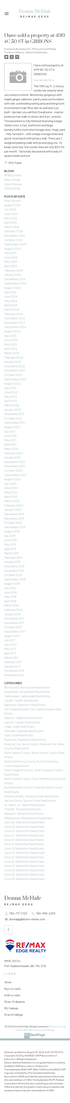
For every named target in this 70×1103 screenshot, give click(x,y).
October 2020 (13, 470)
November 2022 (14, 370)
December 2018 (14, 566)
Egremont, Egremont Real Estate (25, 705)
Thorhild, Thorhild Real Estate (22, 809)
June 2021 (10, 435)
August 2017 (12, 636)
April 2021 (10, 444)
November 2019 (14, 518)
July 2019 (9, 536)
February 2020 (13, 505)
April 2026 (10, 222)
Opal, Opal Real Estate (18, 735)
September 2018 (15, 579)
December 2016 (14, 670)
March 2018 (11, 605)
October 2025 (13, 240)
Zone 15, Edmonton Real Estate (24, 848)
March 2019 (11, 553)
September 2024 (15, 283)
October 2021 (13, 418)
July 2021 (10, 431)
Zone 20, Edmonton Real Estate (24, 852)
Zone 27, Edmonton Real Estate (24, 866)
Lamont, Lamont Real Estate (22, 722)
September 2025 (15, 244)
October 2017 (13, 627)
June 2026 (10, 214)
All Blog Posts (12, 175)
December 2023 (14, 318)
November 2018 (14, 570)
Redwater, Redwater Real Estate (25, 739)
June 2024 (11, 296)
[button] (8, 929)
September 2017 (14, 631)
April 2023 (10, 348)
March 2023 (11, 353)
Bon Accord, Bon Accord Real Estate (27, 687)
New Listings (12, 179)
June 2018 (10, 592)
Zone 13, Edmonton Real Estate (24, 844)
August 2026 (12, 205)
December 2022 (14, 366)
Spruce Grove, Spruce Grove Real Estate (30, 800)
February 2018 (13, 610)
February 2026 (13, 231)
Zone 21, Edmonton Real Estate (24, 857)
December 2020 (14, 462)
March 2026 (11, 227)
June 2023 (10, 340)
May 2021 (10, 440)
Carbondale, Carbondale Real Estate (27, 696)
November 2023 (14, 322)
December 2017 (14, 618)
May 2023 (10, 344)
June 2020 (11, 488)
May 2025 (10, 261)
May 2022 (10, 396)
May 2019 (10, 544)
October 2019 (13, 522)
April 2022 (10, 401)
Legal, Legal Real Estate (19, 726)
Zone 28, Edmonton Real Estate (24, 870)
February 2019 (13, 557)
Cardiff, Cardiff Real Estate (21, 700)
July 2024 (10, 292)
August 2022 (12, 383)
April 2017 (10, 653)
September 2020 (15, 475)
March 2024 (12, 309)
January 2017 (12, 666)
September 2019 (14, 527)
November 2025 (14, 235)
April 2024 (10, 305)
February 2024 (13, 314)
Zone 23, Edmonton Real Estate (24, 861)
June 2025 (11, 257)
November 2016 (14, 675)
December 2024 (14, 279)
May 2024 (10, 301)
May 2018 (10, 596)
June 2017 (10, 644)
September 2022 (15, 379)
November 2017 (14, 623)
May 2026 (10, 218)
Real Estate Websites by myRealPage (35, 1030)
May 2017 (10, 649)
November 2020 (14, 466)
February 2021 (13, 453)
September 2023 (15, 327)
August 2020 (12, 479)
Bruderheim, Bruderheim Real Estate (27, 691)
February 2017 (13, 662)
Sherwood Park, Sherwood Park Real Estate (31, 796)
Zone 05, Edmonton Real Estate (24, 831)
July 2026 (10, 209)
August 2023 (12, 331)
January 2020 (12, 509)
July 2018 (10, 588)
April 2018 (10, 601)
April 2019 (10, 549)
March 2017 (11, 657)
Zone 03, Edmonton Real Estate (24, 826)
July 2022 (10, 388)
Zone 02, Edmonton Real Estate (24, 822)
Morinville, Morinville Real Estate (23, 731)
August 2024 (12, 288)
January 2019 (12, 562)
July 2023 (10, 335)
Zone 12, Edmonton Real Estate (24, 840)
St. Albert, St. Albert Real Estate (24, 805)
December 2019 (14, 514)
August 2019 (12, 531)
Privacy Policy (57, 1026)
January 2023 (12, 361)
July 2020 (10, 483)
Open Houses (13, 184)
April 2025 (10, 266)
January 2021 (12, 457)
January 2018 (12, 614)
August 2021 (12, 427)
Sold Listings (12, 188)
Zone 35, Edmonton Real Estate (24, 874)
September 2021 (15, 422)
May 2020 (10, 492)
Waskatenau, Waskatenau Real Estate (28, 818)
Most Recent (12, 200)
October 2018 (13, 575)
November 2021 (14, 414)
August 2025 (12, 248)
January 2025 (12, 274)
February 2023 (13, 357)
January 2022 (12, 409)
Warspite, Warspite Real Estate (23, 813)
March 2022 (11, 405)
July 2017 (9, 640)
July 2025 (10, 253)
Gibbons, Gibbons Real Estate (31, 52)
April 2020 (10, 496)
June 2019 (10, 540)
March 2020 (12, 501)
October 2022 (13, 375)
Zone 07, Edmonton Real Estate (24, 835)
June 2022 (11, 392)
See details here (43, 80)
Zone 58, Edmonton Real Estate (24, 879)
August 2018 (12, 583)
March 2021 (11, 449)
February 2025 (13, 270)
